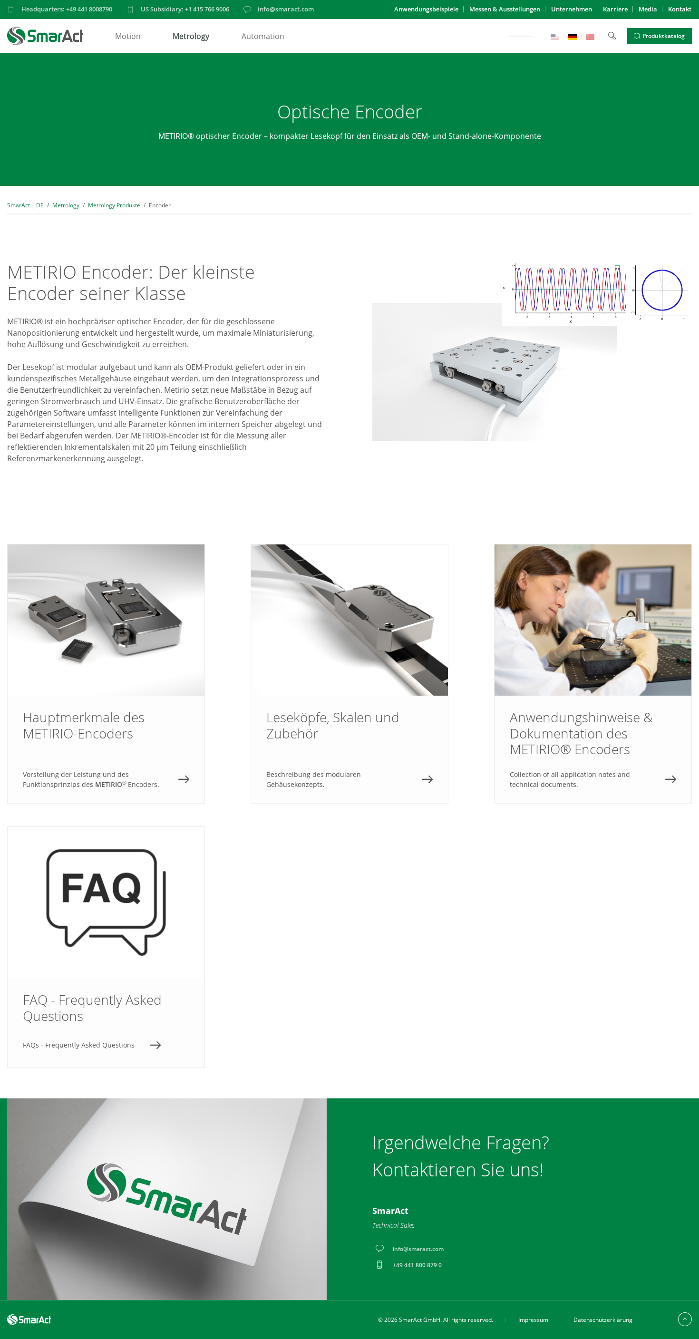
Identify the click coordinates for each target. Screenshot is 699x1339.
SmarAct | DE (25, 205)
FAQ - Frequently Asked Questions (106, 947)
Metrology (191, 36)
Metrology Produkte (114, 205)
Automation (263, 36)
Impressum (533, 1320)
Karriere (615, 9)
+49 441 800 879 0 (417, 1265)
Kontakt (679, 9)
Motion (128, 36)
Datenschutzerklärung (602, 1320)
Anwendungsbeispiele (426, 9)
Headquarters (66, 9)
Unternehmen (571, 9)
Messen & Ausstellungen (504, 9)
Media (648, 9)
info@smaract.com (286, 9)
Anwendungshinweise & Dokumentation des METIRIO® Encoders (593, 673)
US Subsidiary (185, 9)
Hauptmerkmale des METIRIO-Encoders (106, 673)
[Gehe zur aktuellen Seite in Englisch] (555, 35)
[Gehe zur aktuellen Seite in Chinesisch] (590, 35)
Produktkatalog (663, 36)
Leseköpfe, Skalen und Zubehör (349, 673)
